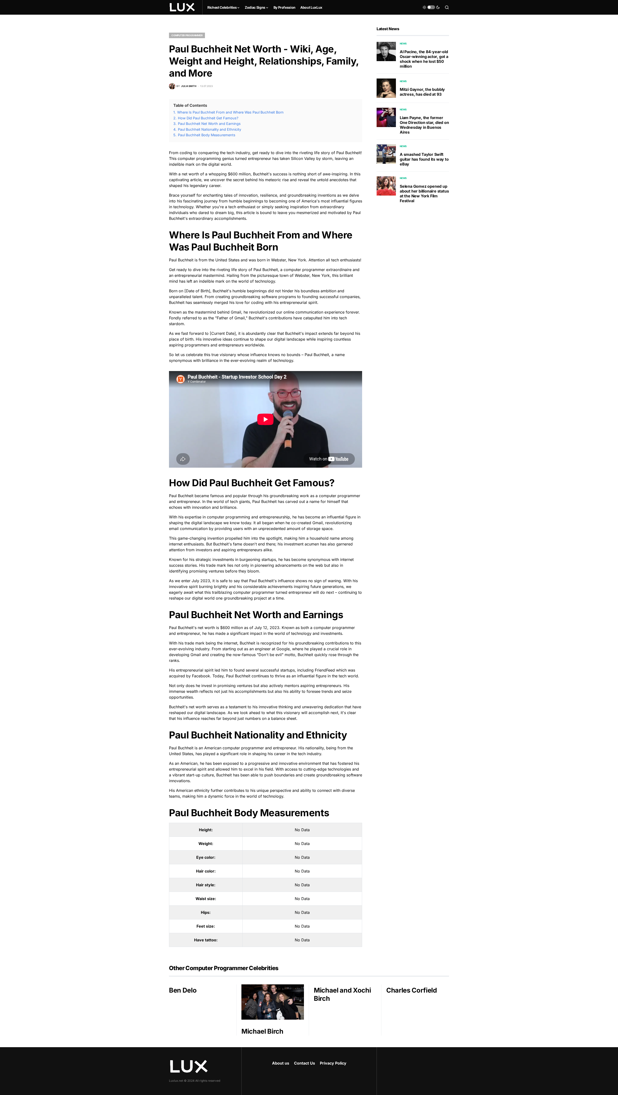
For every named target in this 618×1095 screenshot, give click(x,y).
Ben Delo (183, 990)
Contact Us (304, 1063)
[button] (431, 7)
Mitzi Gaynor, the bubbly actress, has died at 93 (422, 92)
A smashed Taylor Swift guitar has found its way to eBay (424, 159)
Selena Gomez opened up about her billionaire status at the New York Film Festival (424, 193)
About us (280, 1063)
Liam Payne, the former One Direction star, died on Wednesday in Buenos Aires (424, 125)
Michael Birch (262, 1031)
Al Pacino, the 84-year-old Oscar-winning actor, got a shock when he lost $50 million (424, 59)
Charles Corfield (411, 990)
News (403, 43)
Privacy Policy (333, 1063)
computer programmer (187, 35)
